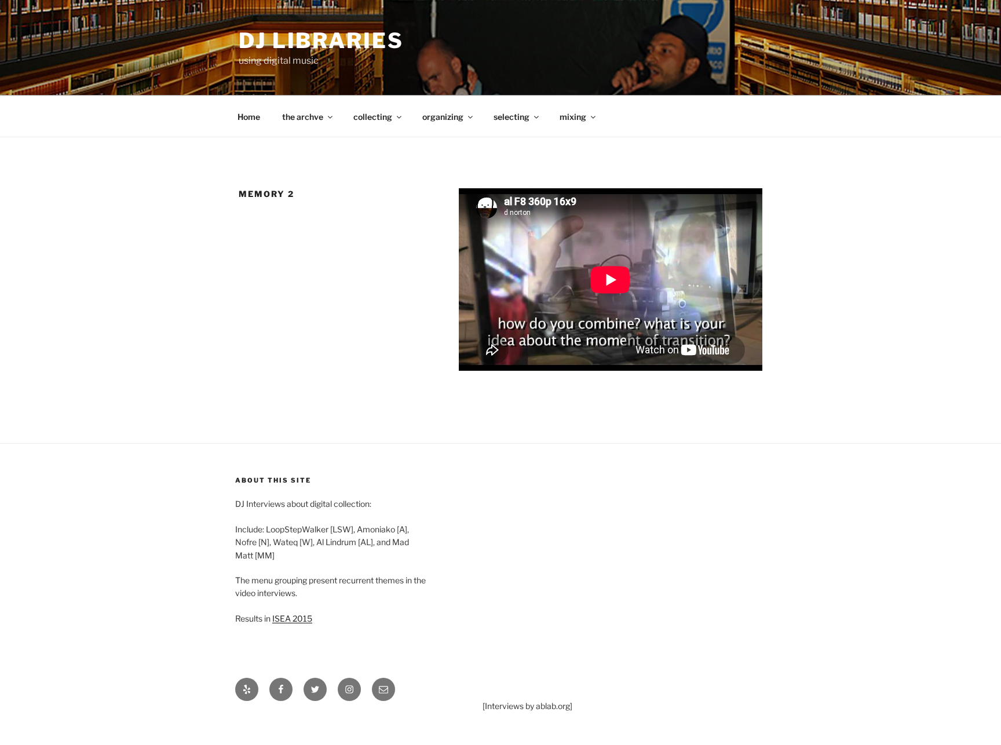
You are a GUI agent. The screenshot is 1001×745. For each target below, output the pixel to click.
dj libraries (321, 40)
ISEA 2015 (292, 618)
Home (249, 117)
